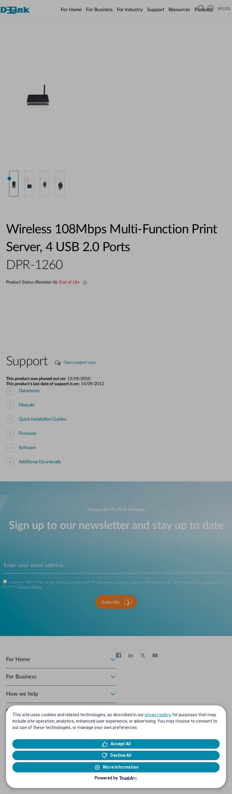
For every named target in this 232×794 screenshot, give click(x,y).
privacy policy (157, 714)
